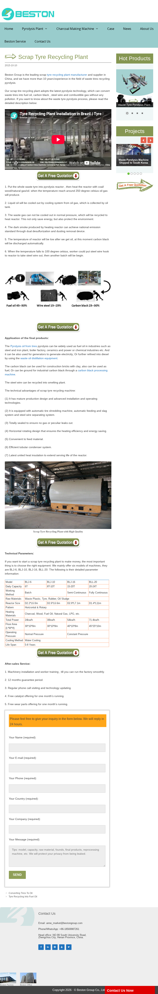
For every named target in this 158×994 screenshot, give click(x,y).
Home (8, 29)
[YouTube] (62, 947)
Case (110, 29)
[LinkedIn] (48, 947)
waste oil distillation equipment (38, 358)
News (127, 29)
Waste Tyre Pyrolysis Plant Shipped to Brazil (133, 161)
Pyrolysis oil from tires (23, 346)
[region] (134, 94)
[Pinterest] (55, 947)
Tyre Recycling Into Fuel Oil (23, 896)
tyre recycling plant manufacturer (67, 74)
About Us (147, 29)
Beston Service (15, 41)
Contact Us (42, 41)
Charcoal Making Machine (75, 29)
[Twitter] (68, 947)
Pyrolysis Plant (32, 29)
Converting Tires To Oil (21, 893)
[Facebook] (41, 947)
